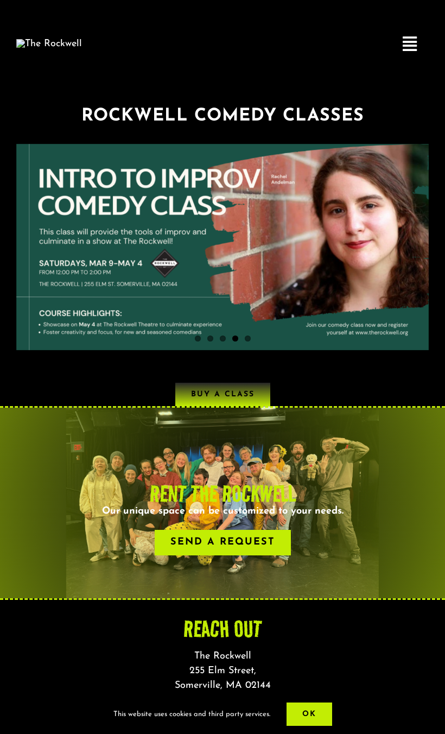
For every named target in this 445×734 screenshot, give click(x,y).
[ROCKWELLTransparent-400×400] (49, 44)
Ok (309, 714)
